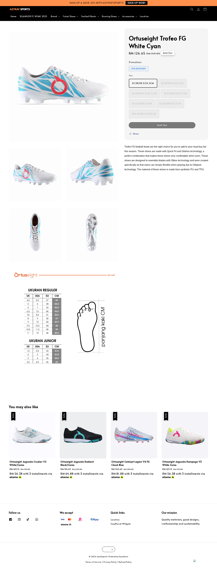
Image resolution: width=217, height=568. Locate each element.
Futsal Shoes (69, 16)
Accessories (128, 16)
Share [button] (136, 133)
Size (131, 75)
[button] (192, 9)
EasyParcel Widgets (121, 523)
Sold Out (162, 125)
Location (144, 16)
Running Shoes (109, 16)
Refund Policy (125, 562)
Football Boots (88, 16)
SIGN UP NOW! (136, 3)
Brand (54, 16)
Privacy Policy (110, 562)
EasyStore (123, 556)
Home (13, 16)
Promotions (135, 62)
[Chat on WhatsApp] (203, 562)
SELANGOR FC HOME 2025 (33, 16)
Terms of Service (93, 562)
